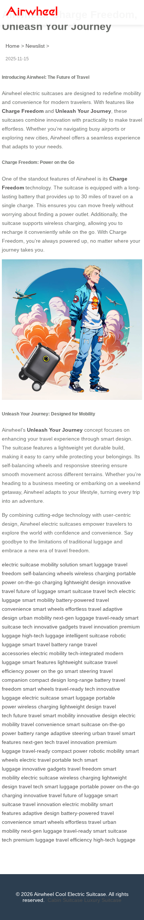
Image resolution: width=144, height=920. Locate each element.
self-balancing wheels (48, 573)
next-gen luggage (73, 618)
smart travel (36, 644)
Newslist (35, 46)
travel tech (105, 591)
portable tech (67, 760)
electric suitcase (20, 564)
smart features (39, 662)
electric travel (35, 760)
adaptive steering (71, 733)
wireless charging (95, 573)
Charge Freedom (23, 111)
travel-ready (110, 618)
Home (13, 46)
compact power (70, 751)
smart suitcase (75, 591)
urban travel (106, 733)
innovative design (97, 715)
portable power (97, 786)
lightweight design (85, 582)
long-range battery (89, 680)
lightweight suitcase (80, 662)
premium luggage (33, 840)
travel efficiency (74, 840)
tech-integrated (86, 653)
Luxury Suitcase (102, 900)
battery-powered (75, 600)
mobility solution (59, 564)
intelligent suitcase (87, 635)
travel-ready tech (75, 689)
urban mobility (35, 618)
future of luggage (36, 591)
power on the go (44, 671)
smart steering (81, 671)
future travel (27, 715)
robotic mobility (106, 751)
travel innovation (98, 627)
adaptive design (41, 813)
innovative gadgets (56, 627)
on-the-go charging (40, 582)
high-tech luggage (43, 635)
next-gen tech (39, 742)
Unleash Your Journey (83, 111)
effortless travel (83, 609)
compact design (47, 680)
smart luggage (96, 564)
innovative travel (43, 795)
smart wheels (48, 609)
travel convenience (43, 724)
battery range (67, 644)
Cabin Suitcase (65, 900)
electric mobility (49, 653)
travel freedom (85, 769)
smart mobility (38, 600)
